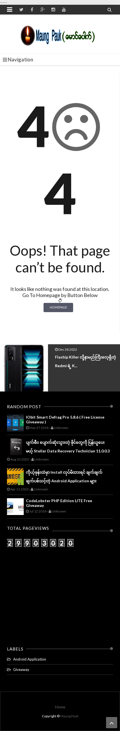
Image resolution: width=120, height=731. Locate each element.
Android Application (29, 659)
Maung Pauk (69, 716)
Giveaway (21, 669)
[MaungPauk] (60, 34)
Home (60, 706)
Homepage (58, 307)
